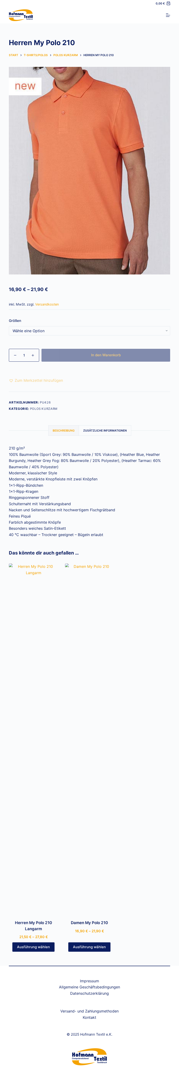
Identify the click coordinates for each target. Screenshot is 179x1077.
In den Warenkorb (106, 355)
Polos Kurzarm (44, 409)
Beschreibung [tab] (64, 430)
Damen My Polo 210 (89, 922)
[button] (36, 380)
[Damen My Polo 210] (89, 738)
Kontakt (89, 1017)
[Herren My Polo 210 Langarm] (33, 738)
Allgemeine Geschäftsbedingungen (89, 987)
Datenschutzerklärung (89, 993)
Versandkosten (47, 304)
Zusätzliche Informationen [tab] (105, 430)
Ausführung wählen (33, 947)
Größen (15, 320)
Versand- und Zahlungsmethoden (89, 1011)
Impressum (89, 981)
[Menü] (168, 15)
